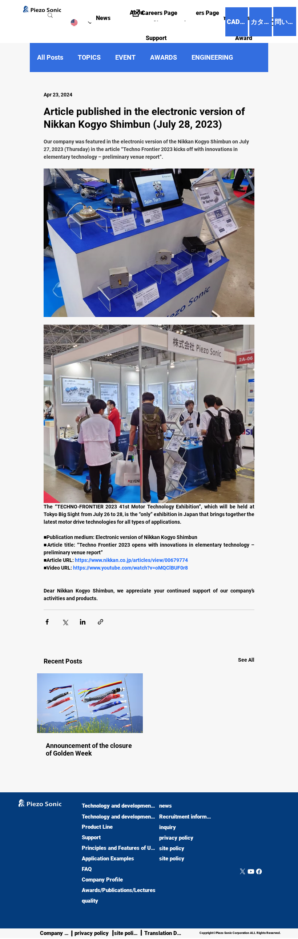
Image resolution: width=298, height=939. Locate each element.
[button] (127, 38)
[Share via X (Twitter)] (64, 621)
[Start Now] (6, 858)
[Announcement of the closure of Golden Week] (90, 703)
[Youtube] (251, 871)
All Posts (50, 57)
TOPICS (89, 57)
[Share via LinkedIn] (82, 621)
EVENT (125, 57)
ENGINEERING (212, 57)
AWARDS (163, 57)
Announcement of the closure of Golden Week (89, 749)
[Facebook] (259, 871)
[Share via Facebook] (47, 621)
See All (246, 660)
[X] (242, 871)
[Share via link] (100, 621)
